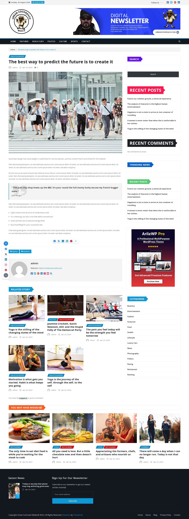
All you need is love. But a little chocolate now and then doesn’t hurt (71, 454)
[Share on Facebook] (54, 241)
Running (130, 374)
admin (15, 67)
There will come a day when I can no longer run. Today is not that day (159, 454)
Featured (24, 41)
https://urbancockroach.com (50, 268)
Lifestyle (131, 338)
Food (129, 327)
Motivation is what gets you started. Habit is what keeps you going (26, 382)
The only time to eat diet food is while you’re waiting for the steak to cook (28, 454)
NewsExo (66, 515)
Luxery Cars (132, 343)
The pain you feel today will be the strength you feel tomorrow (103, 332)
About (148, 515)
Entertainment (133, 311)
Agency (15, 251)
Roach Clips (38, 41)
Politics (51, 41)
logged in (23, 398)
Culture (63, 41)
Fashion (130, 316)
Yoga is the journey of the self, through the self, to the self (64, 382)
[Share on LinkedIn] (63, 241)
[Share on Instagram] (67, 241)
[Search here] (179, 41)
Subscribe (73, 501)
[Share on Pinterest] (71, 241)
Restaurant (132, 369)
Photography (133, 353)
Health (130, 332)
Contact (86, 41)
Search (134, 59)
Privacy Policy (165, 515)
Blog (155, 515)
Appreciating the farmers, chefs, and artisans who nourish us (116, 452)
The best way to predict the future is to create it (37, 49)
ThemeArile (78, 515)
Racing (130, 364)
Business (26, 251)
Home (13, 41)
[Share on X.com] (58, 241)
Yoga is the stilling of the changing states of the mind (26, 331)
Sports (74, 41)
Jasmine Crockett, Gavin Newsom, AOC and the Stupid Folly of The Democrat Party (65, 326)
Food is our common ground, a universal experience (149, 98)
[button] (76, 241)
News (129, 348)
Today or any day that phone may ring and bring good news (35, 485)
